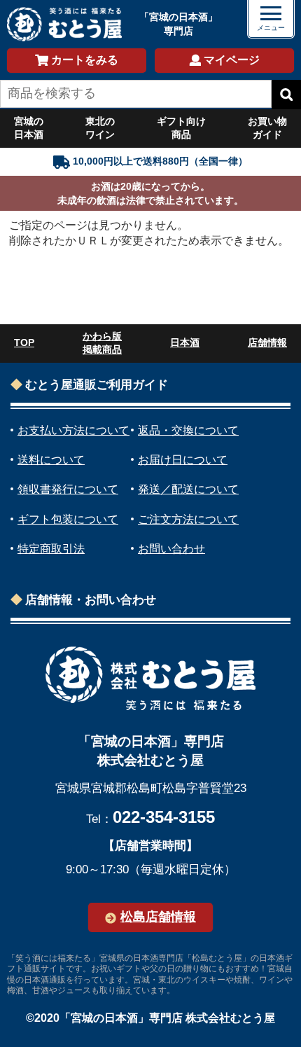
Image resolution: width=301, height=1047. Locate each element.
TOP (24, 342)
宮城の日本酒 (28, 128)
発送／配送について (188, 489)
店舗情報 (267, 342)
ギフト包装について (68, 519)
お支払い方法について (74, 430)
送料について (51, 460)
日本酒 (185, 342)
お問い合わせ (171, 549)
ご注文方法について (188, 519)
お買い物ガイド (267, 128)
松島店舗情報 (158, 917)
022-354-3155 (164, 816)
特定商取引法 (51, 549)
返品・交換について (188, 430)
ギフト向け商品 (181, 128)
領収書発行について (68, 489)
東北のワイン (100, 128)
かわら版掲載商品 (102, 343)
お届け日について (182, 460)
